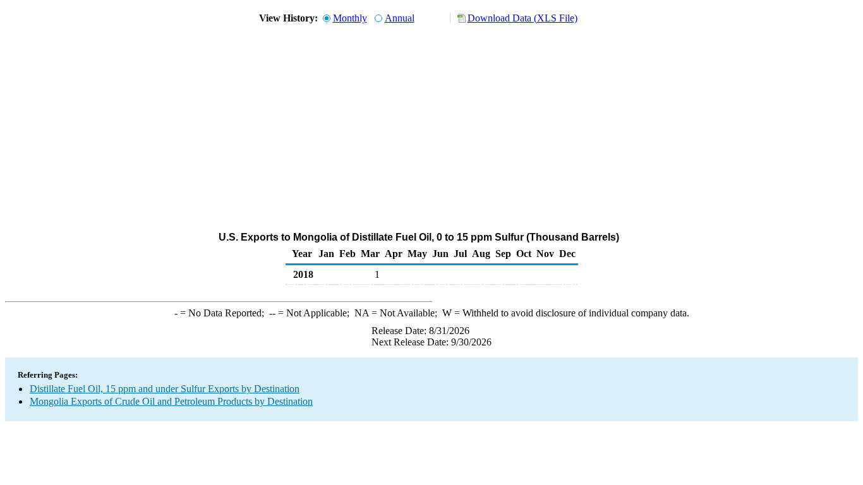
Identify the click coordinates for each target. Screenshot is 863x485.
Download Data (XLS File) (522, 18)
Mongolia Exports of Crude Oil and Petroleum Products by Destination (171, 401)
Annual (399, 18)
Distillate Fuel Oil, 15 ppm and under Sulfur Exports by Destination (164, 388)
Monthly (350, 18)
